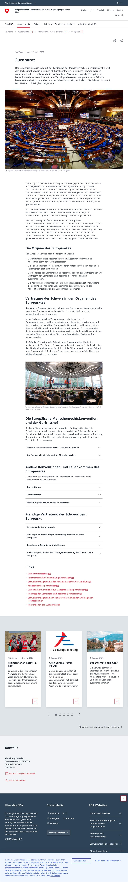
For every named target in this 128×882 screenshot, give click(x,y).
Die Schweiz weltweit (100, 813)
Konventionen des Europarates (43, 604)
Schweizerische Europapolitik (104, 843)
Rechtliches (55, 875)
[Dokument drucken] (115, 40)
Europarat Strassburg (38, 573)
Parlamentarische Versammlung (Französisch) (50, 577)
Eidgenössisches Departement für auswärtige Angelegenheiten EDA (43, 10)
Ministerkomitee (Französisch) (42, 585)
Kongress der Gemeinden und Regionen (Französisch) (54, 593)
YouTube (70, 818)
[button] (9, 24)
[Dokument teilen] (121, 41)
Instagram (55, 818)
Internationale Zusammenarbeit (98, 835)
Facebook (54, 813)
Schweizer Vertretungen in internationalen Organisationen (103, 823)
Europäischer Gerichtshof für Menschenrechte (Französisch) (57, 589)
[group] (23, 669)
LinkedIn (54, 823)
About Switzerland (99, 851)
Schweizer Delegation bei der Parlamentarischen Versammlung (58, 581)
